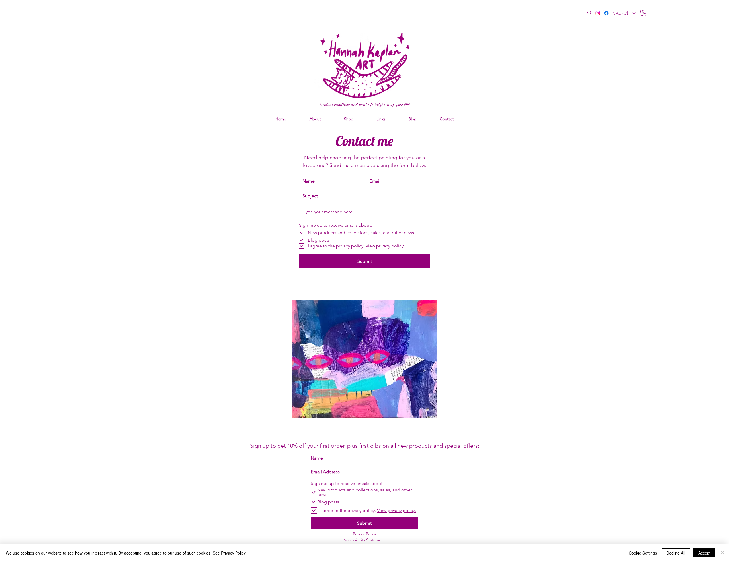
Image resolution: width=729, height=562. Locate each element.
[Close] (722, 552)
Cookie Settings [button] (643, 553)
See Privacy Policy (229, 553)
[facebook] (606, 13)
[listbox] (624, 13)
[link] (643, 13)
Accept (704, 553)
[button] (624, 13)
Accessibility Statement (364, 539)
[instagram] (598, 13)
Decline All (675, 553)
